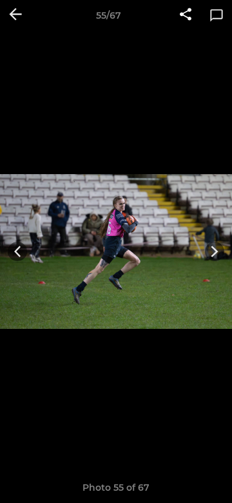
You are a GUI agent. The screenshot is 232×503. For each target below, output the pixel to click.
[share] (185, 15)
